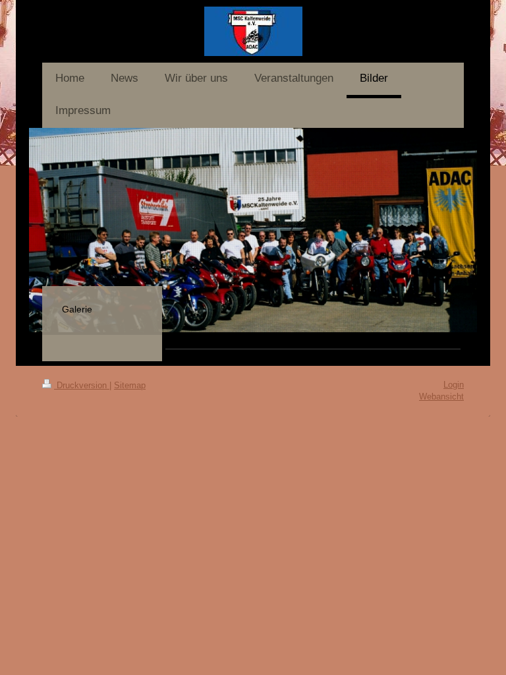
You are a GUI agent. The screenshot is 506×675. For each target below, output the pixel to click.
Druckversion (81, 385)
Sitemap (130, 385)
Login (453, 385)
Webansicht (441, 396)
